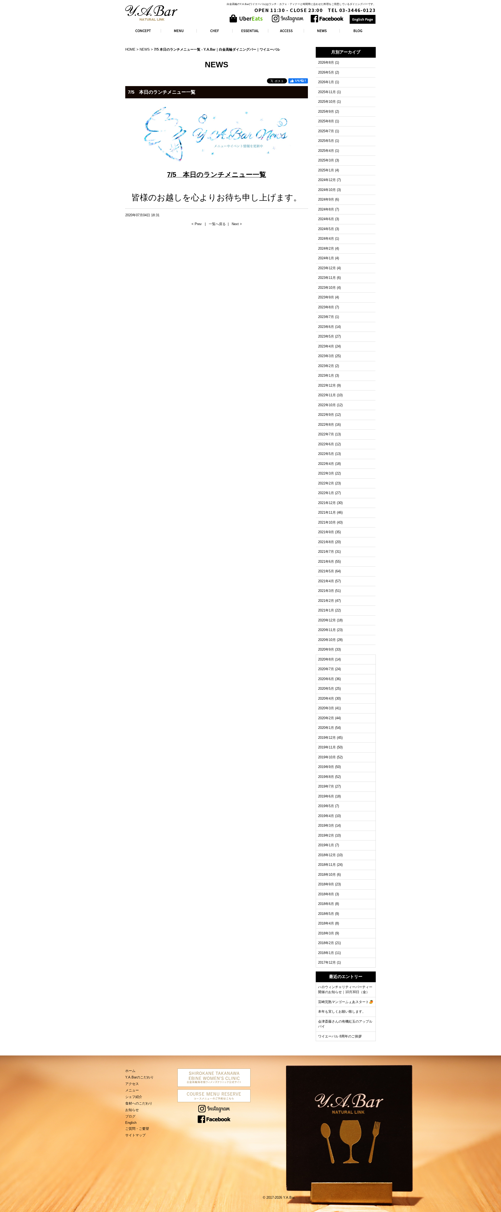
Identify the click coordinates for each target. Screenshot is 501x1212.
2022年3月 (326, 473)
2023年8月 (326, 307)
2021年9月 (326, 532)
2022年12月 (327, 385)
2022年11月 (327, 395)
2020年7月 (326, 669)
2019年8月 (326, 777)
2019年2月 (326, 835)
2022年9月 (326, 415)
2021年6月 (326, 561)
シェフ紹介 (133, 1097)
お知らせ (132, 1110)
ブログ (130, 1116)
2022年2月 (326, 483)
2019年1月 (326, 845)
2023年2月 (326, 366)
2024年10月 (327, 190)
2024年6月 (326, 219)
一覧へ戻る (217, 224)
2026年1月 (326, 82)
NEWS (145, 49)
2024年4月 (326, 239)
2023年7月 (326, 317)
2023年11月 (327, 278)
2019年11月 (327, 747)
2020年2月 (326, 718)
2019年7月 (326, 786)
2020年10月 (327, 640)
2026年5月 (326, 72)
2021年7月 (326, 552)
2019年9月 (326, 767)
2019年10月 (327, 757)
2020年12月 (327, 620)
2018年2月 (326, 943)
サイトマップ (135, 1135)
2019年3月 (326, 825)
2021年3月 (326, 591)
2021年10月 (327, 522)
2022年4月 (326, 464)
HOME (130, 49)
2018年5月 (326, 914)
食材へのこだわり (138, 1103)
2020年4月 (326, 698)
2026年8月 (326, 62)
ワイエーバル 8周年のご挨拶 (340, 1036)
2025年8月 (326, 121)
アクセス (132, 1084)
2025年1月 (326, 170)
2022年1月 (326, 493)
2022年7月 (326, 434)
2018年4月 (326, 923)
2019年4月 (326, 816)
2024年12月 (327, 180)
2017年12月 (327, 962)
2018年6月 (326, 904)
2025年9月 (326, 111)
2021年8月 (326, 542)
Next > (237, 224)
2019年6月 (326, 796)
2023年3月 (326, 356)
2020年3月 (326, 708)
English (130, 1123)
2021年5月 (326, 571)
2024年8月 (326, 209)
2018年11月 (327, 865)
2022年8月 (326, 425)
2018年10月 (327, 875)
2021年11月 (327, 512)
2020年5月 (326, 689)
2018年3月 (326, 933)
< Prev (197, 224)
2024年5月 (326, 229)
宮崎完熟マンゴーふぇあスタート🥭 (345, 1002)
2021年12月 (327, 503)
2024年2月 (326, 248)
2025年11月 (327, 92)
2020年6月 (326, 679)
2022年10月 (327, 405)
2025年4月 (326, 151)
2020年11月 (327, 630)
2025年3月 (326, 160)
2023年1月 (326, 375)
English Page (362, 19)
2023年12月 (327, 268)
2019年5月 (326, 806)
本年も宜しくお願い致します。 (342, 1011)
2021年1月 (326, 610)
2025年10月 (327, 102)
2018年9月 (326, 884)
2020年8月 (326, 659)
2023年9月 (326, 297)
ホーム (130, 1071)
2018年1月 (326, 953)
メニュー (132, 1090)
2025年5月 (326, 141)
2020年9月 (326, 649)
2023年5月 (326, 336)
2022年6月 (326, 444)
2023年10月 (327, 288)
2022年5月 (326, 454)
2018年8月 (326, 894)
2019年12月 (327, 738)
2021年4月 (326, 581)
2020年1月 (326, 728)
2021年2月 (326, 601)
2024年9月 (326, 199)
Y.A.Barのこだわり (139, 1077)
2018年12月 (327, 855)
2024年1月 (326, 258)
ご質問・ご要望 (137, 1129)
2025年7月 (326, 131)
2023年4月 (326, 346)
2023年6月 (326, 327)
